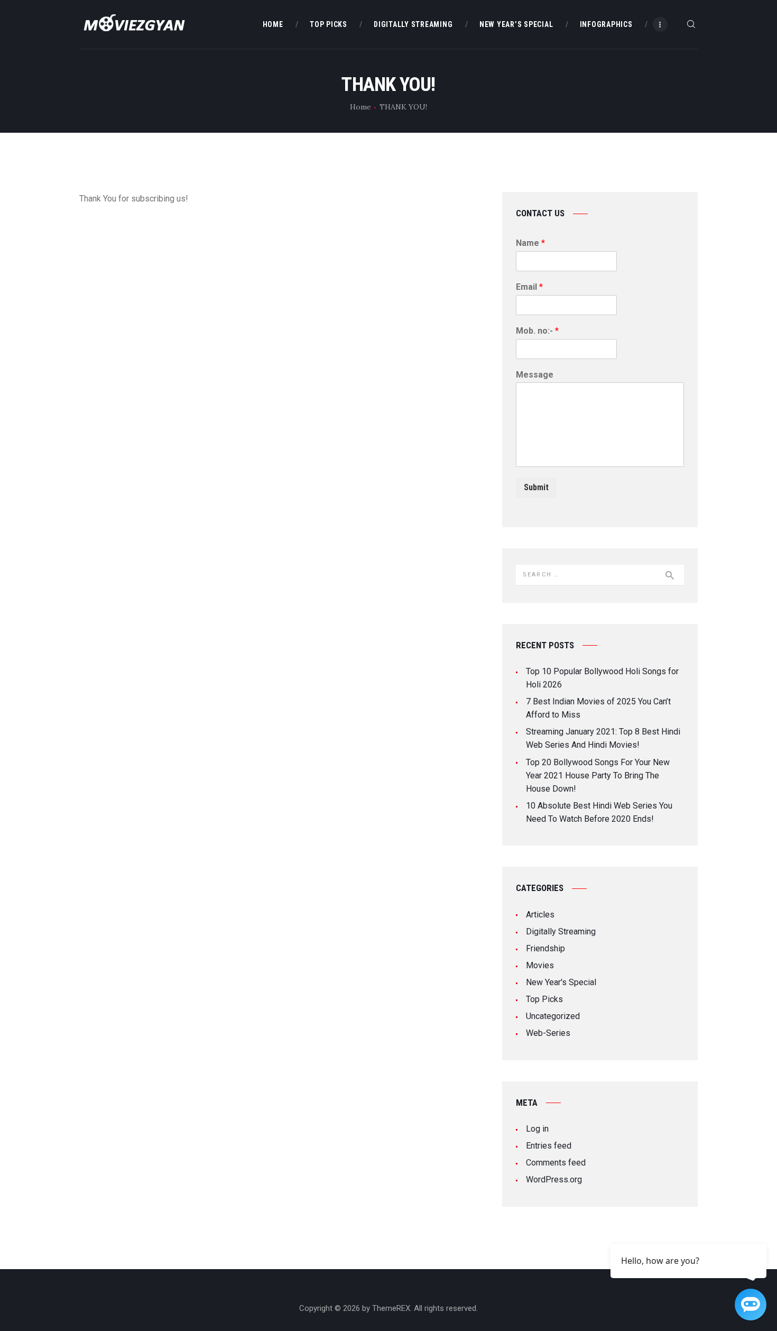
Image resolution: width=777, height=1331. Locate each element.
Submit (536, 487)
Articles (540, 915)
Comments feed (556, 1163)
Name (530, 243)
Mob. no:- (537, 331)
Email (529, 287)
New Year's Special (561, 982)
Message (534, 375)
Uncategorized (553, 1016)
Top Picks (544, 999)
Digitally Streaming (561, 931)
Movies (540, 965)
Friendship (545, 948)
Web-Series (548, 1033)
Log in (537, 1129)
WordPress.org (554, 1179)
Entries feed (548, 1146)
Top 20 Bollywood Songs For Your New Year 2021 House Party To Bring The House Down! (598, 775)
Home (360, 107)
